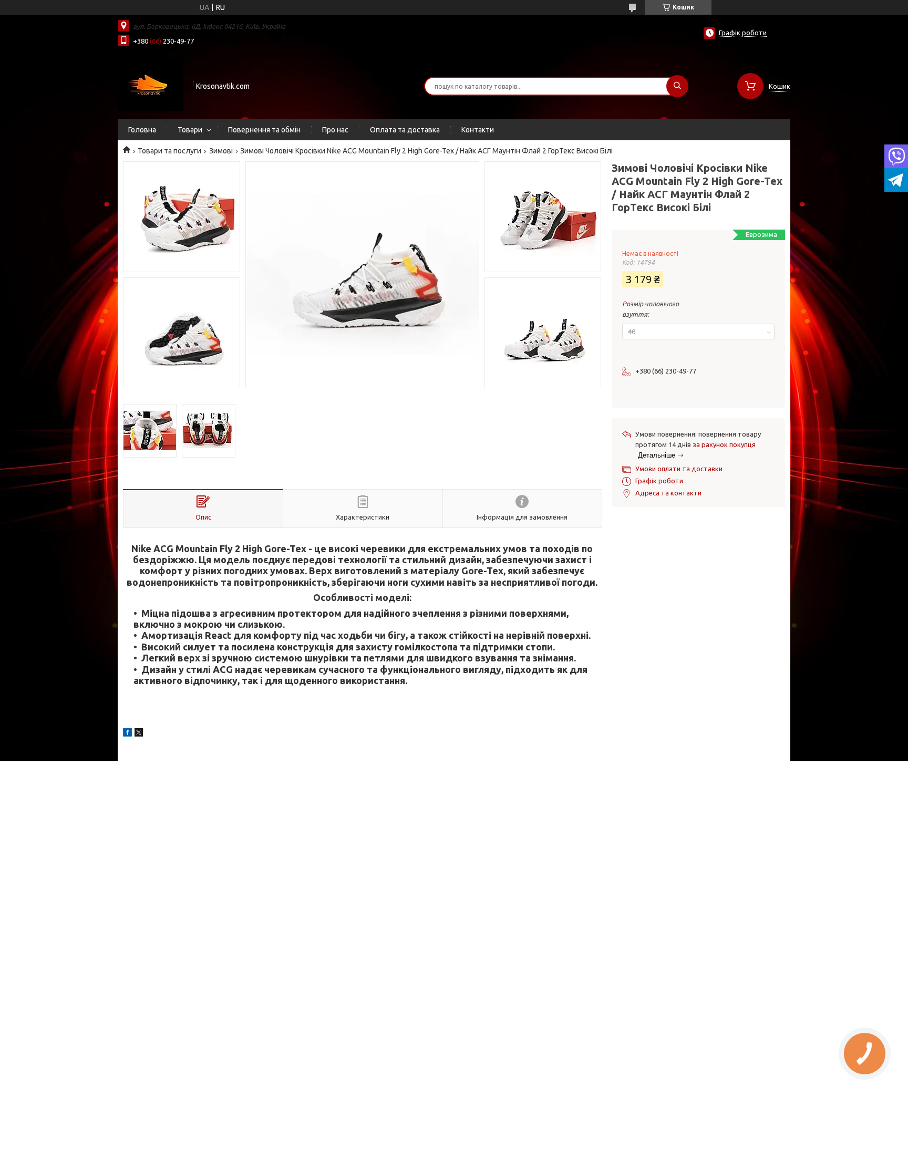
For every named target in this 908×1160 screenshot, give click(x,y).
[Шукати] (677, 86)
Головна (142, 129)
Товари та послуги (169, 151)
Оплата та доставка (405, 129)
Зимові (221, 151)
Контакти (477, 129)
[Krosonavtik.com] (150, 85)
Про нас (335, 129)
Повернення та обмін (264, 129)
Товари (190, 129)
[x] (139, 734)
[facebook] (127, 734)
